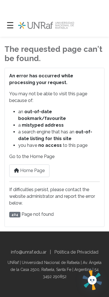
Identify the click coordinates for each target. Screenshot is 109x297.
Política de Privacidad (76, 252)
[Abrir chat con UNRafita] (92, 280)
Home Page (32, 170)
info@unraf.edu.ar (28, 252)
